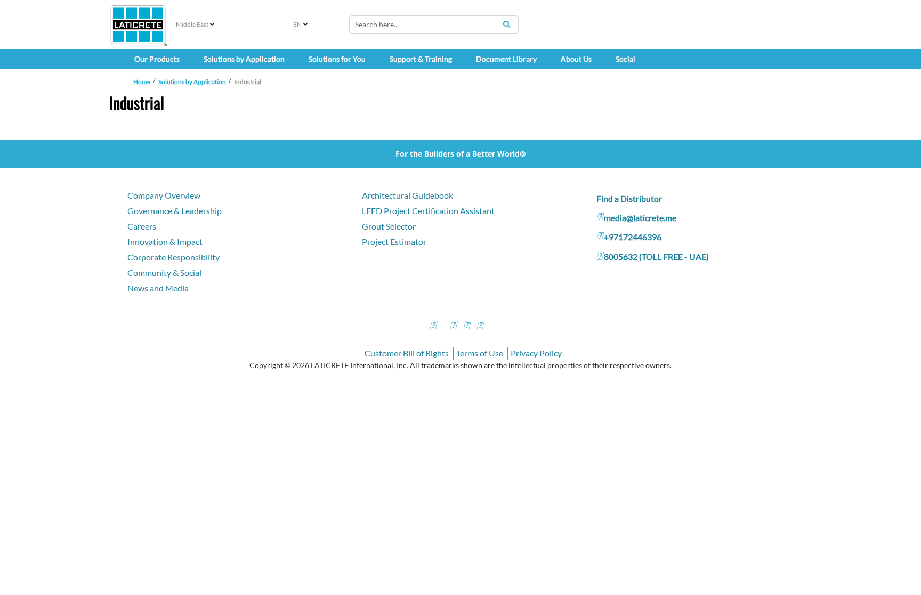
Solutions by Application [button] (244, 58)
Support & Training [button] (421, 58)
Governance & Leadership (174, 211)
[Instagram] (453, 326)
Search (506, 24)
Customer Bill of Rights (407, 353)
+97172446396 (632, 237)
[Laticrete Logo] (138, 24)
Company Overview (163, 195)
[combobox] (434, 24)
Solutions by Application (192, 82)
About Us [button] (576, 58)
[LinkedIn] (479, 326)
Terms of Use (479, 353)
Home (141, 82)
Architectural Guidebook (407, 195)
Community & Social (164, 272)
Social (625, 58)
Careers (141, 226)
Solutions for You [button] (337, 58)
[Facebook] (433, 326)
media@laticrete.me (640, 218)
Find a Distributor (629, 198)
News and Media (158, 288)
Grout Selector (389, 226)
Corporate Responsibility (173, 257)
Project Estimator (394, 242)
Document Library (506, 58)
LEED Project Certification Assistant (428, 211)
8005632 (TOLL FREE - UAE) (656, 256)
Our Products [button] (157, 58)
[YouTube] (466, 326)
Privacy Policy (536, 353)
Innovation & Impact (165, 242)
